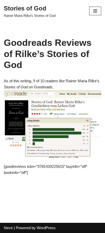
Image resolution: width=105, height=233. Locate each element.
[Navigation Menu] (95, 11)
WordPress (46, 228)
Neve (8, 228)
